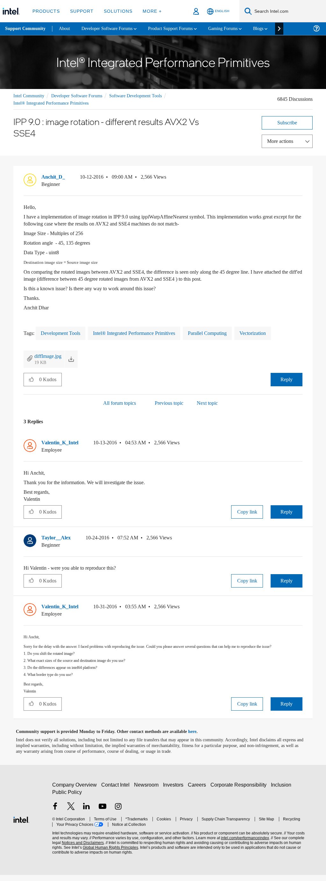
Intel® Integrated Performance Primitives (53, 102)
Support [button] (80, 11)
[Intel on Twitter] (71, 813)
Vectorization (275, 332)
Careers (198, 791)
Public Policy (66, 798)
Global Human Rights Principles (97, 854)
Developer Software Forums (81, 95)
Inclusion (283, 791)
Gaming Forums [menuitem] (236, 28)
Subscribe (287, 122)
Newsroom (147, 791)
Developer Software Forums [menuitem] (112, 28)
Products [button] (45, 11)
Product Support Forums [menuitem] (179, 28)
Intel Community (29, 95)
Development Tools (63, 332)
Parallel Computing (225, 332)
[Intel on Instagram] (118, 813)
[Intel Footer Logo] (21, 825)
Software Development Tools (145, 95)
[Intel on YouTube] (102, 813)
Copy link (247, 511)
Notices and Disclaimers (72, 849)
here (197, 737)
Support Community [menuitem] (26, 28)
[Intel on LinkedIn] (86, 813)
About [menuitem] (66, 28)
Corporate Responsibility (239, 791)
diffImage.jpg (49, 355)
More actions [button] (281, 140)
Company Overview (74, 791)
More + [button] (148, 11)
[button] (300, 178)
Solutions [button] (115, 11)
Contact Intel (116, 791)
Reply (286, 378)
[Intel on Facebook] (55, 813)
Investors (174, 791)
